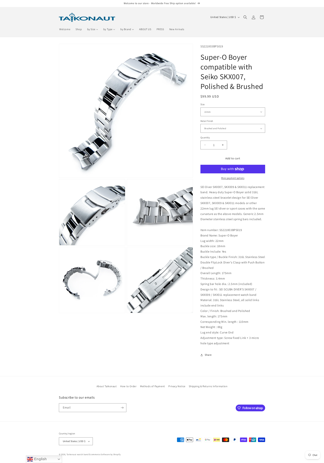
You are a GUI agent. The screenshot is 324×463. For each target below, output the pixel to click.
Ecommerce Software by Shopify (105, 454)
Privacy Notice (176, 386)
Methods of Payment (152, 386)
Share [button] (208, 354)
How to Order (128, 386)
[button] (245, 17)
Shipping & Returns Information (208, 386)
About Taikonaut (107, 386)
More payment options (232, 178)
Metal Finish (206, 121)
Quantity (205, 137)
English (40, 459)
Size (202, 104)
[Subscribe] (122, 407)
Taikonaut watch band (78, 454)
